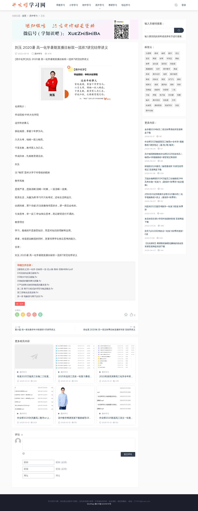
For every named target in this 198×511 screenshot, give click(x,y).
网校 (177, 58)
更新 (156, 84)
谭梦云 (148, 84)
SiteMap (90, 504)
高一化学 (19, 304)
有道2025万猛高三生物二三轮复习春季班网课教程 (34, 376)
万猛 (147, 95)
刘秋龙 (155, 79)
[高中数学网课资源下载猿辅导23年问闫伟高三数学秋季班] (75, 398)
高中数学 (166, 69)
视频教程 (149, 69)
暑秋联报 (158, 105)
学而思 (169, 58)
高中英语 (156, 100)
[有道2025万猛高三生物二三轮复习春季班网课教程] (34, 357)
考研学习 (112, 5)
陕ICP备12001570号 (103, 504)
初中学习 (86, 5)
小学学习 (73, 5)
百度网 (148, 53)
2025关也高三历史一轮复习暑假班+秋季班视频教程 (75, 376)
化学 (158, 69)
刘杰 (177, 105)
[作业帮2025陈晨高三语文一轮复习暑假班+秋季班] (116, 398)
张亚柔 (165, 100)
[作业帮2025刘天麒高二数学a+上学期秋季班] (34, 398)
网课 (154, 58)
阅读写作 (168, 105)
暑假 (179, 79)
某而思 (164, 64)
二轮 (173, 90)
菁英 (163, 79)
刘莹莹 (165, 90)
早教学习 (60, 5)
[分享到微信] (17, 314)
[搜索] (176, 5)
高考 (156, 53)
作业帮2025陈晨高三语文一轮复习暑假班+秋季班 (116, 418)
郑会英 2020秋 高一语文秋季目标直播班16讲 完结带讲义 (109, 330)
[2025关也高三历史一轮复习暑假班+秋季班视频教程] (75, 357)
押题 (154, 95)
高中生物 (149, 110)
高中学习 (99, 5)
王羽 (173, 100)
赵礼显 (155, 64)
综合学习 (125, 5)
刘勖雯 (172, 64)
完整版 (148, 90)
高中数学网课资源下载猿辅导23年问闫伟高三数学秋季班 (74, 418)
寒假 (147, 79)
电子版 (162, 95)
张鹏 (179, 95)
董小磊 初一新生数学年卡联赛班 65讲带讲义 (35, 330)
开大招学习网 (28, 5)
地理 (165, 74)
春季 (147, 64)
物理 (163, 53)
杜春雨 (148, 105)
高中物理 (173, 74)
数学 (170, 53)
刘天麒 (171, 95)
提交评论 (128, 454)
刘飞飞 (171, 79)
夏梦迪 (164, 84)
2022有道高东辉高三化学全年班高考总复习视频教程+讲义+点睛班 (116, 376)
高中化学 (156, 74)
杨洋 (147, 100)
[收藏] (126, 314)
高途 (175, 69)
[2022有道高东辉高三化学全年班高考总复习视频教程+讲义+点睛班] (116, 357)
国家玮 (157, 90)
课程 (172, 84)
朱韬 (147, 74)
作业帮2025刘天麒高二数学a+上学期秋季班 (33, 418)
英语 (147, 58)
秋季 (161, 58)
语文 (177, 53)
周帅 (179, 84)
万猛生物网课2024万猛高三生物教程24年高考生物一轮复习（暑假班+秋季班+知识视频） (164, 182)
